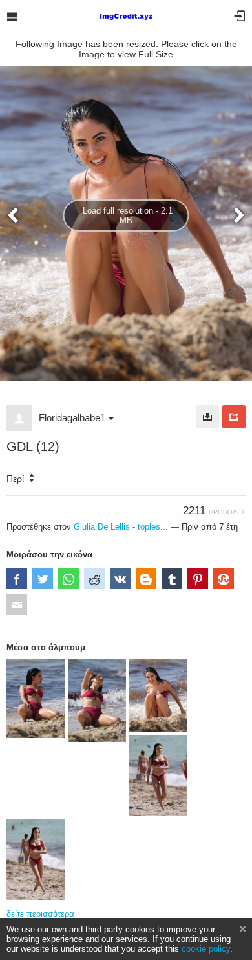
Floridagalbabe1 (72, 417)
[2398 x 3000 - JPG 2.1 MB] (207, 416)
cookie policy (206, 949)
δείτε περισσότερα (40, 914)
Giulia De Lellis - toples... (121, 527)
